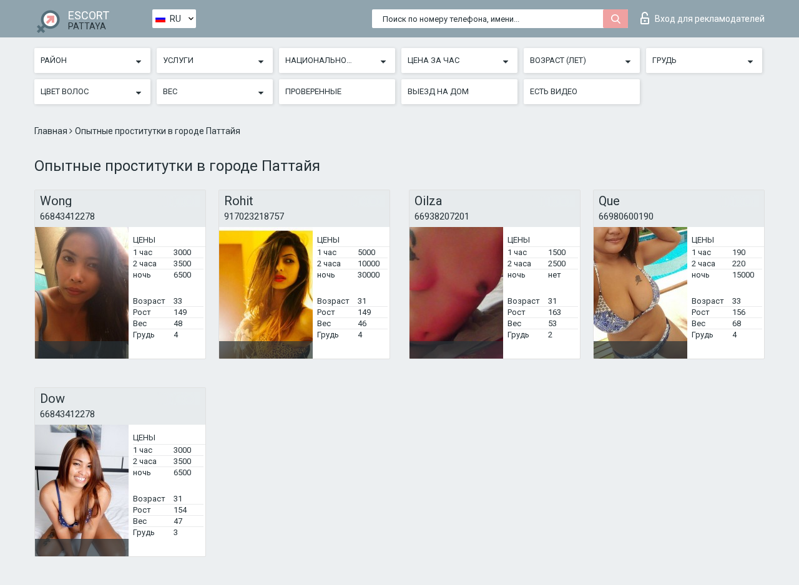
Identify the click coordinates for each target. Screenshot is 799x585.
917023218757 (254, 216)
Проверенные (313, 91)
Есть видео (553, 91)
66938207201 (441, 216)
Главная (51, 131)
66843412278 (67, 216)
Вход (710, 19)
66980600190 (626, 216)
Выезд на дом (438, 91)
